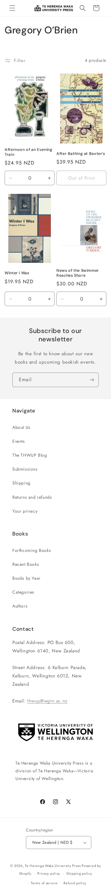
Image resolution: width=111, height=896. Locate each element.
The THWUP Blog (29, 455)
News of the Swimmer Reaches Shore (77, 273)
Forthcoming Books (31, 550)
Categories (23, 592)
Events (18, 441)
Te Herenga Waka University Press (52, 865)
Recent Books (25, 564)
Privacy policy (48, 873)
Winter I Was (17, 273)
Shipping (21, 483)
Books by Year (26, 578)
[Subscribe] (91, 380)
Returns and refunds (32, 497)
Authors (19, 606)
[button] (12, 8)
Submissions (25, 469)
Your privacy (24, 511)
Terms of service (44, 883)
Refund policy (75, 883)
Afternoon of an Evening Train (28, 152)
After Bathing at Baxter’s (80, 153)
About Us (21, 427)
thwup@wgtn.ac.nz (47, 701)
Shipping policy (79, 873)
